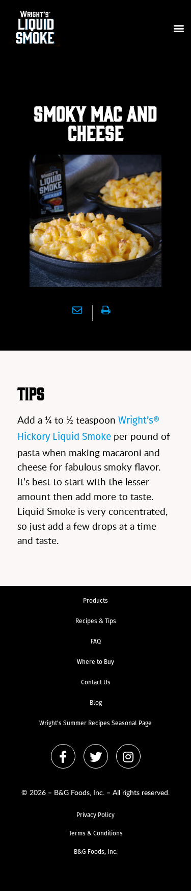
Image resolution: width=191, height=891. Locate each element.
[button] (178, 28)
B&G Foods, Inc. (96, 852)
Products (95, 601)
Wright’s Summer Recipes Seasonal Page (95, 724)
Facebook (63, 756)
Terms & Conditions (96, 834)
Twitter (96, 756)
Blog (96, 703)
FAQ (96, 642)
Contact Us (96, 683)
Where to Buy (95, 662)
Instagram (128, 756)
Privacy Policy (95, 815)
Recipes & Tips (95, 621)
